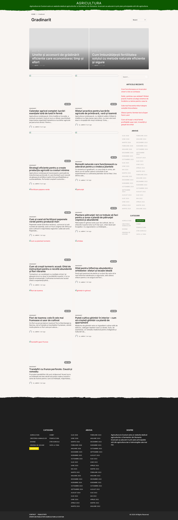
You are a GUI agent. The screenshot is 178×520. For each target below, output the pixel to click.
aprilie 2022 (140, 202)
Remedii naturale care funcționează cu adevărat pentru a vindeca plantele (96, 165)
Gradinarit (32, 108)
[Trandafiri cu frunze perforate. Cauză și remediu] (50, 353)
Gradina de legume (126, 233)
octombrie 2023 (142, 149)
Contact (32, 514)
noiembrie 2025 (127, 156)
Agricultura (89, 3)
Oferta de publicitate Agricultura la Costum (46, 517)
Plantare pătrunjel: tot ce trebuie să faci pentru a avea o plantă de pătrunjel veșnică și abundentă (96, 217)
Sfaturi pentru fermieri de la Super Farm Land (80, 421)
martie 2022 (140, 205)
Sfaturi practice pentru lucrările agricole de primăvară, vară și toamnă (96, 112)
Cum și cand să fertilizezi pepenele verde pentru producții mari (48, 220)
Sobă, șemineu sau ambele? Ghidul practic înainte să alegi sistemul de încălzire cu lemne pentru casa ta (135, 98)
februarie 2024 (141, 135)
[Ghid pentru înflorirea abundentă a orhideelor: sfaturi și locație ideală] (96, 252)
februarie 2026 (127, 146)
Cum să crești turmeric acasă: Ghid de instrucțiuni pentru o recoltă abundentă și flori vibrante (50, 269)
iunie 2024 (125, 202)
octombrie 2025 (128, 159)
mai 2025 (125, 169)
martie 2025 (126, 173)
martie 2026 (126, 142)
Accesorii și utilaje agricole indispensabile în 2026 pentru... (142, 422)
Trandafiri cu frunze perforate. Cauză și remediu (50, 370)
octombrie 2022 (142, 188)
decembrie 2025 (127, 152)
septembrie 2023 (140, 153)
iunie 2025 (125, 166)
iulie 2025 (125, 163)
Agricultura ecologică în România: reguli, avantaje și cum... (122, 422)
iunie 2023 (139, 164)
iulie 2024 (125, 198)
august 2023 (141, 157)
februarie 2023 (141, 174)
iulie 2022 (139, 195)
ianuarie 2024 (141, 139)
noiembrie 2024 (127, 183)
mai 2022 (139, 198)
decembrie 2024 (127, 180)
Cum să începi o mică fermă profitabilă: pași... (101, 421)
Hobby (138, 224)
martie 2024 (126, 208)
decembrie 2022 (142, 181)
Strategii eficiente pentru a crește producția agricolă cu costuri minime (49, 169)
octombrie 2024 (128, 186)
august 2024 (126, 195)
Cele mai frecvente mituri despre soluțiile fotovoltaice (60, 422)
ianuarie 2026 (127, 149)
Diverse (125, 229)
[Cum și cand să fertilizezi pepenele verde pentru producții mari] (50, 201)
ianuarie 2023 (141, 178)
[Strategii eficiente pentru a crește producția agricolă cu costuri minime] (50, 147)
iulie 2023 (139, 161)
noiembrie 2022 (141, 185)
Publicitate (42, 514)
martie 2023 (140, 171)
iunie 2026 (125, 139)
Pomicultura (141, 227)
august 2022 (141, 191)
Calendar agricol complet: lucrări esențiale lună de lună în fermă (47, 112)
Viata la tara (141, 234)
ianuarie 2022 (141, 208)
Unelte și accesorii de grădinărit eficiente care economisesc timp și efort (58, 58)
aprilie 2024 (126, 205)
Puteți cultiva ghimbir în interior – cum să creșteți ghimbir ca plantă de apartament (95, 320)
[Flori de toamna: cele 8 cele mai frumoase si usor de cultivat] (50, 301)
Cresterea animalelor (126, 224)
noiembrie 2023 (141, 146)
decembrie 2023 (142, 142)
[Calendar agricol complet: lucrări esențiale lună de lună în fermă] (50, 90)
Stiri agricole (141, 231)
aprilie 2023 (140, 168)
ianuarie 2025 (127, 176)
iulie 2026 (125, 135)
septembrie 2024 (126, 190)
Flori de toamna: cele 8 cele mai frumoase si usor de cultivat (46, 319)
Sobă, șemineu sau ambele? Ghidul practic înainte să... (39, 422)
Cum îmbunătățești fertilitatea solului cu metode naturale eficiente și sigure (118, 58)
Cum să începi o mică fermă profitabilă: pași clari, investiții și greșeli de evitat (134, 122)
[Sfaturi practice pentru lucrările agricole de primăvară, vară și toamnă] (96, 90)
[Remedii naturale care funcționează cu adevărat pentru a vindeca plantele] (96, 145)
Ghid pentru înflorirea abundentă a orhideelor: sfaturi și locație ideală (94, 269)
